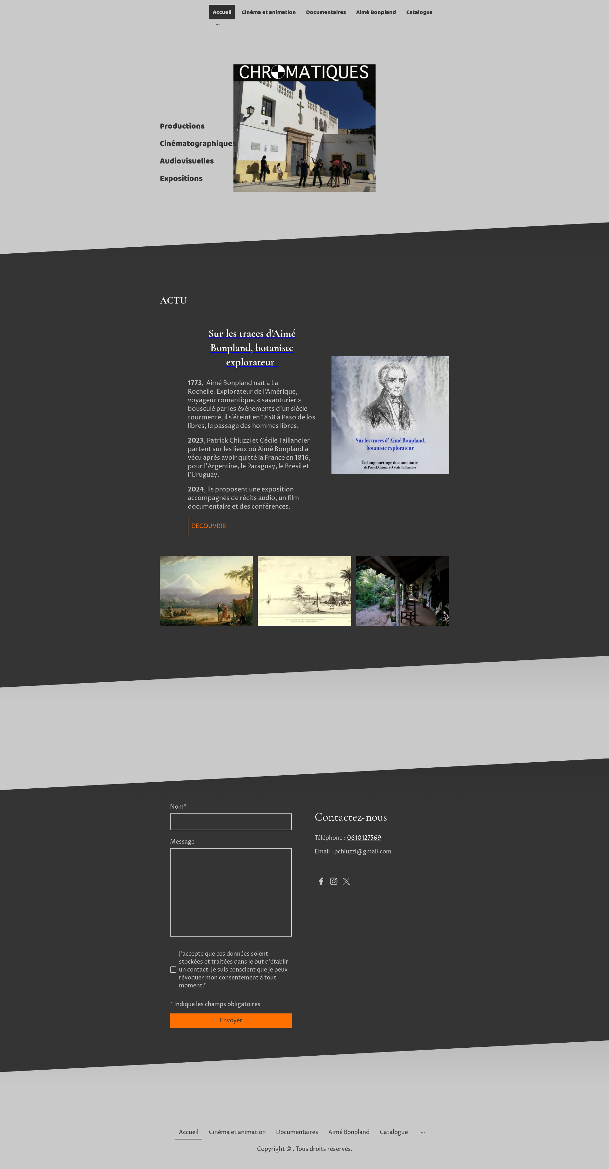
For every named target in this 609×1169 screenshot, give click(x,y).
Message (182, 842)
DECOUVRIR (208, 526)
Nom (178, 807)
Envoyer (231, 1021)
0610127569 (364, 838)
